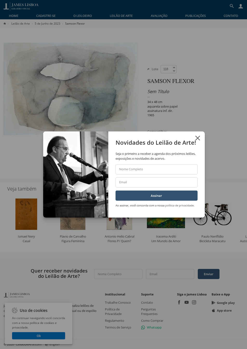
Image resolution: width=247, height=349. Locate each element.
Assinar (156, 195)
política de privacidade (179, 205)
